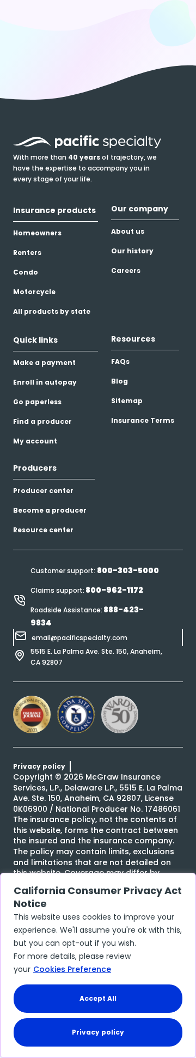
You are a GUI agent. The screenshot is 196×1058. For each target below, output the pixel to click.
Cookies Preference (72, 969)
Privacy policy (98, 1032)
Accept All (98, 998)
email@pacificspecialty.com (79, 637)
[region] (98, 965)
